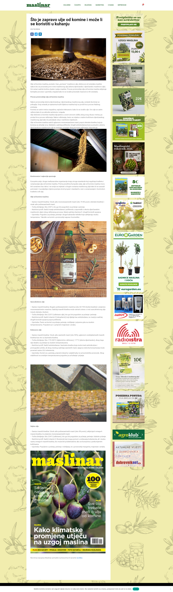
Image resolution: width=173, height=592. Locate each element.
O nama (111, 5)
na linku (79, 558)
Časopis (77, 5)
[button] (32, 34)
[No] (170, 589)
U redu (136, 589)
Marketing (100, 5)
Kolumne (66, 5)
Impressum (122, 5)
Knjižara (88, 5)
